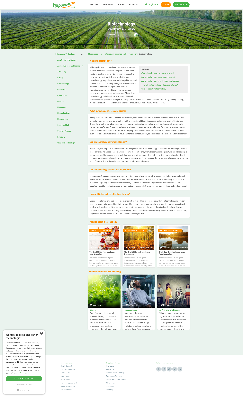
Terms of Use (65, 373)
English (152, 4)
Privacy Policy (66, 380)
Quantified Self (63, 125)
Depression (110, 376)
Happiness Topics (113, 363)
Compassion (111, 373)
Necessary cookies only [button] (24, 385)
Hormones (61, 107)
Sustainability (111, 386)
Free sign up (181, 5)
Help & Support (66, 366)
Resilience (110, 369)
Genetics (60, 101)
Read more (24, 373)
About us (64, 386)
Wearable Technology (66, 143)
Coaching (109, 390)
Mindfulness (110, 383)
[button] (24, 389)
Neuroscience (62, 119)
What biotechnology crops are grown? (157, 73)
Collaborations (66, 390)
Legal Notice (65, 376)
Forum (63, 369)
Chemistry (61, 89)
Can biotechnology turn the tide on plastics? (160, 81)
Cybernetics (62, 95)
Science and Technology (65, 54)
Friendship (110, 366)
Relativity (61, 137)
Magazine (71, 369)
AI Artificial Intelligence (66, 60)
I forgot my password (69, 383)
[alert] (24, 362)
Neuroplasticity (63, 113)
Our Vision (73, 386)
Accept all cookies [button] (23, 378)
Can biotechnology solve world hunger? (158, 77)
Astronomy (61, 72)
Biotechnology (63, 83)
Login (166, 5)
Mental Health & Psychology (116, 380)
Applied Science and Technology (70, 66)
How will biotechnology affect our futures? (159, 85)
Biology (60, 78)
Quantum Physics (64, 131)
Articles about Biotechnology (153, 89)
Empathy (121, 373)
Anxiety (119, 376)
